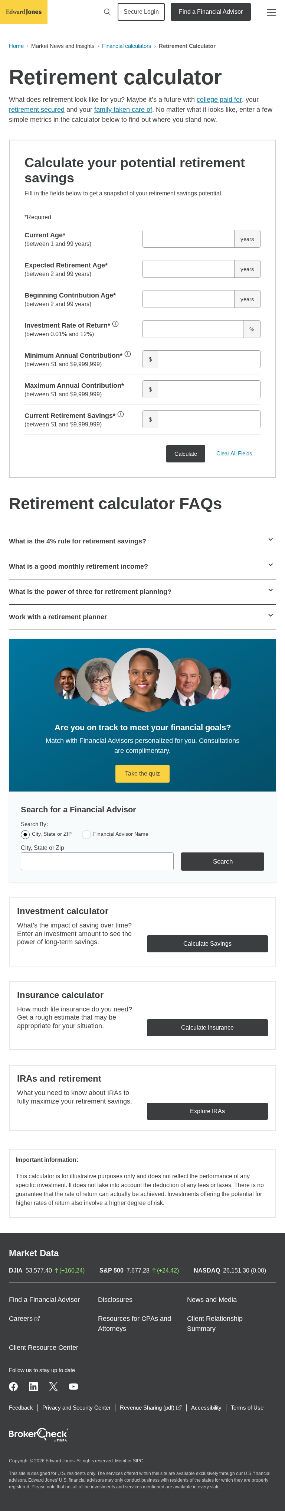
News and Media (212, 1299)
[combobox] (97, 861)
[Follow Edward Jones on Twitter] (53, 1386)
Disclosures (115, 1299)
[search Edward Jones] (107, 11)
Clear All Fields (234, 453)
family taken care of (123, 109)
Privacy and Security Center (76, 1407)
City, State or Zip (42, 848)
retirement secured (37, 109)
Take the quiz (142, 773)
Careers (24, 1318)
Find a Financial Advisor (211, 12)
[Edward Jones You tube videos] (73, 1386)
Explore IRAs (207, 1111)
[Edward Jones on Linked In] (33, 1386)
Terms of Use (247, 1407)
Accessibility (206, 1407)
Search (223, 861)
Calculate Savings (207, 943)
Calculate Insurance (207, 1027)
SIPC (138, 1460)
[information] (115, 324)
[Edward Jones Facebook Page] (13, 1386)
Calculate (185, 454)
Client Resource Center (43, 1347)
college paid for (219, 99)
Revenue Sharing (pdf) (151, 1407)
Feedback (21, 1407)
